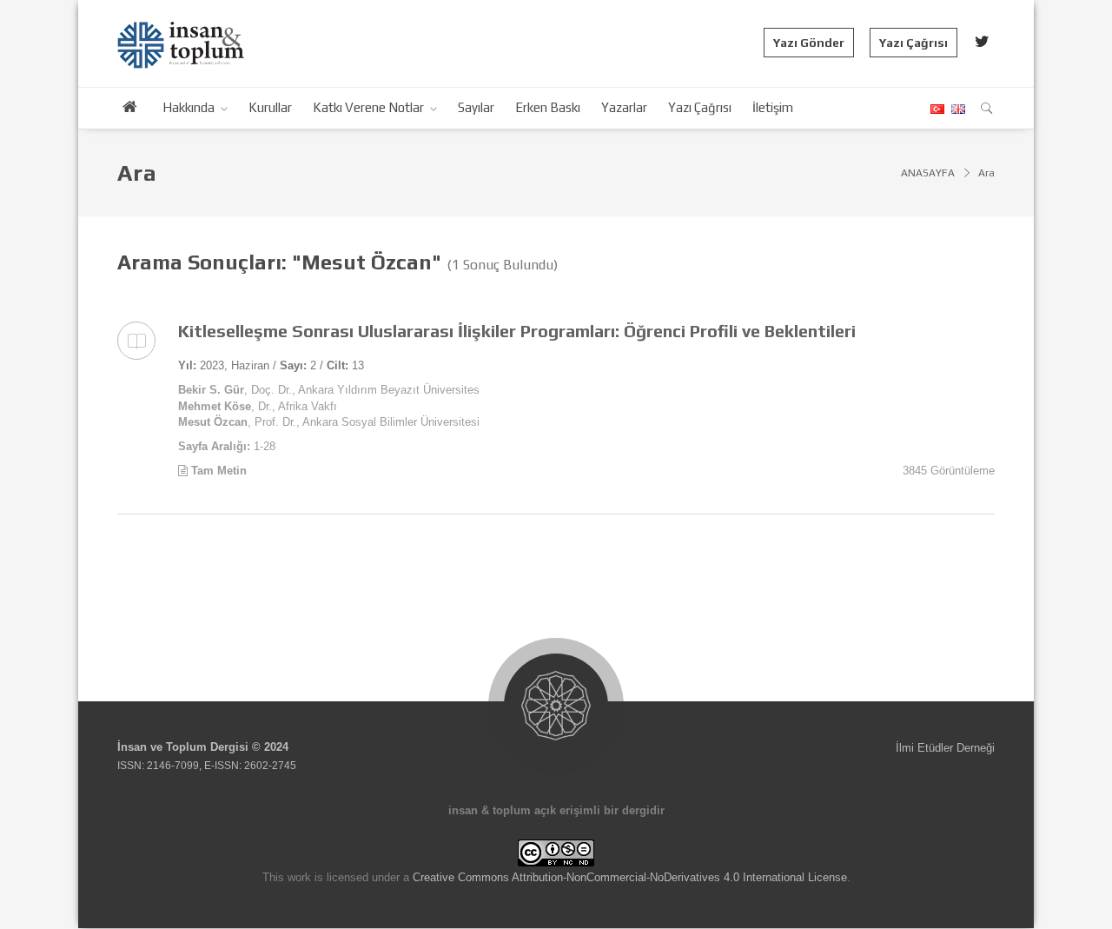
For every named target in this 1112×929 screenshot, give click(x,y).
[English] (956, 109)
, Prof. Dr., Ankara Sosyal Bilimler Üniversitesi (329, 421)
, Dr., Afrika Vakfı (257, 406)
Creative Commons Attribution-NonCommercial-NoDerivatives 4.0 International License (630, 877)
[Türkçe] (936, 109)
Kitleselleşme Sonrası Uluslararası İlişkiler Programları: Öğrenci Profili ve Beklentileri (517, 331)
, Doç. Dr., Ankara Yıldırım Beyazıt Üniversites (329, 389)
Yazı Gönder (808, 43)
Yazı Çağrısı (913, 43)
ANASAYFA (928, 173)
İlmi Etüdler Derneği (945, 747)
